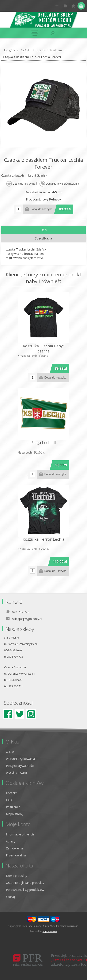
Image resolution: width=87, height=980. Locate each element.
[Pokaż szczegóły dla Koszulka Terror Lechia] (43, 511)
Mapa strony (14, 814)
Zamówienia (14, 848)
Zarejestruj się (57, 6)
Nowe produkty (16, 876)
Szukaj (10, 897)
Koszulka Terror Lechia (43, 539)
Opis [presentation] (44, 230)
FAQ (9, 800)
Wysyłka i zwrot (16, 773)
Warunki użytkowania (20, 759)
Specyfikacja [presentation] (43, 238)
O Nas (10, 752)
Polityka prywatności (20, 766)
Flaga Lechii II (43, 442)
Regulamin (13, 807)
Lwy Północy (51, 199)
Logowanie (65, 6)
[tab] (43, 230)
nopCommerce (50, 931)
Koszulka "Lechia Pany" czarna (43, 348)
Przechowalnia (16, 855)
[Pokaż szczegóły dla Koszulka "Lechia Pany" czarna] (43, 317)
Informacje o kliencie (20, 834)
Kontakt (11, 793)
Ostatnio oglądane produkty (25, 883)
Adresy (10, 841)
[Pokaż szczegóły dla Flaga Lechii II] (43, 414)
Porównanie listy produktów (25, 890)
